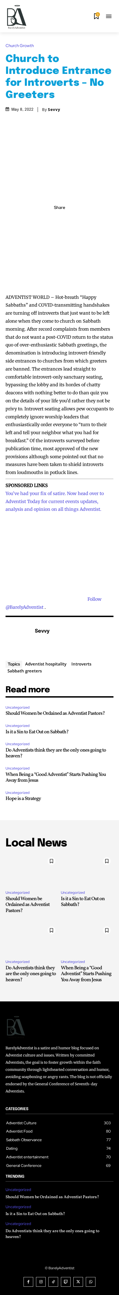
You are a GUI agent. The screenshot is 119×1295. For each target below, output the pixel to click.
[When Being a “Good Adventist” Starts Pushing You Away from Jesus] (87, 939)
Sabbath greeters (24, 671)
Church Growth (20, 46)
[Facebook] (40, 219)
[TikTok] (53, 1282)
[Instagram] (41, 1282)
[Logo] (17, 17)
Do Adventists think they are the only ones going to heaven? (56, 753)
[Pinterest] (65, 219)
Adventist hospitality (45, 664)
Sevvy (54, 109)
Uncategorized (18, 707)
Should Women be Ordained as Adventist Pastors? (55, 713)
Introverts (81, 664)
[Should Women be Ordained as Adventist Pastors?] (32, 870)
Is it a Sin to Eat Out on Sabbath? (37, 732)
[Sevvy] (19, 639)
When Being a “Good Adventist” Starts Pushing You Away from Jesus (56, 777)
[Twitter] (53, 219)
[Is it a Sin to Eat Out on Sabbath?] (87, 870)
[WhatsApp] (78, 219)
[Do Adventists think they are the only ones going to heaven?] (32, 939)
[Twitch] (66, 1282)
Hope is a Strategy (23, 798)
